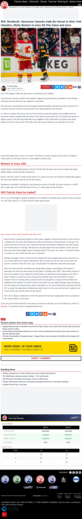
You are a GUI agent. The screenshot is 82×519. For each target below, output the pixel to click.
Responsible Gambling (77, 497)
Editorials (34, 1)
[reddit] (70, 87)
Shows (43, 1)
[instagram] (73, 472)
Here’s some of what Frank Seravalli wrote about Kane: (21, 234)
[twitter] (57, 87)
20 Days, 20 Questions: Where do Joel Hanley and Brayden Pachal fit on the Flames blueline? (36, 382)
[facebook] (53, 87)
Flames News (21, 1)
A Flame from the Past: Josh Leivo (15, 385)
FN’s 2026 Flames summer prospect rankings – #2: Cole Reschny (25, 376)
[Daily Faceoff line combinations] (75, 87)
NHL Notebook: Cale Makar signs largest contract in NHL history (25, 379)
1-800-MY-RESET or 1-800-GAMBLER (34, 502)
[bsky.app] (62, 87)
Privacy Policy (59, 497)
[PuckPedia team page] (79, 87)
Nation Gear (76, 1)
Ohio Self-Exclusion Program (12, 505)
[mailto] (66, 87)
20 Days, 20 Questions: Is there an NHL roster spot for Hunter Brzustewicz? (29, 373)
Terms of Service (67, 497)
